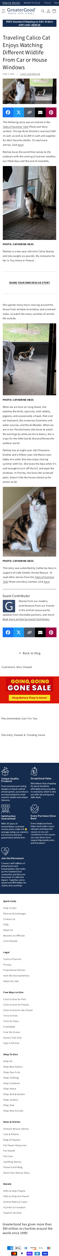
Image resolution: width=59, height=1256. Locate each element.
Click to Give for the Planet (18, 1010)
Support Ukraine (12, 1212)
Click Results (10, 940)
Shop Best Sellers (12, 1066)
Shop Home (9, 1088)
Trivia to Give (10, 1015)
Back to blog (31, 653)
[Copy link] (29, 112)
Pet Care (8, 1156)
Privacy (7, 964)
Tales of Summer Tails (15, 126)
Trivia (47, 2)
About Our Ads (11, 981)
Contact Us (9, 919)
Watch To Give (32, 2)
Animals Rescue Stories (16, 1128)
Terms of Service (12, 959)
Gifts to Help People (14, 1190)
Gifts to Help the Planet (16, 1196)
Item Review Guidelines (16, 975)
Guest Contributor (30, 74)
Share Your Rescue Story (16, 1172)
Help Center (10, 907)
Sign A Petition (11, 1043)
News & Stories (11, 2)
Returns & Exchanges (14, 913)
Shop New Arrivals (13, 1110)
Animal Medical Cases (15, 1201)
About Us (8, 930)
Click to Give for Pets (14, 999)
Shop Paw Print (11, 1072)
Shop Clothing (11, 1077)
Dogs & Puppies (11, 1139)
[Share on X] (18, 112)
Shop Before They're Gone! (29, 698)
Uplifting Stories (12, 1161)
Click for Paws (11, 1021)
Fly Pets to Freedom (14, 1207)
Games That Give (12, 1037)
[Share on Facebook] (8, 112)
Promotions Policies (14, 970)
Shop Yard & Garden (14, 1094)
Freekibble (9, 1026)
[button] (43, 11)
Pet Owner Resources (15, 1145)
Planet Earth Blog (12, 1167)
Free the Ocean (11, 1032)
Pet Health (9, 1150)
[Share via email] (40, 112)
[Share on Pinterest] (51, 112)
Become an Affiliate (14, 935)
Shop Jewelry (10, 1099)
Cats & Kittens (11, 1134)
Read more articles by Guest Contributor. (26, 619)
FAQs (6, 924)
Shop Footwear (11, 1083)
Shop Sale (8, 1105)
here (20, 145)
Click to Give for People (16, 1004)
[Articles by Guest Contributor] (9, 605)
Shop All (7, 1061)
